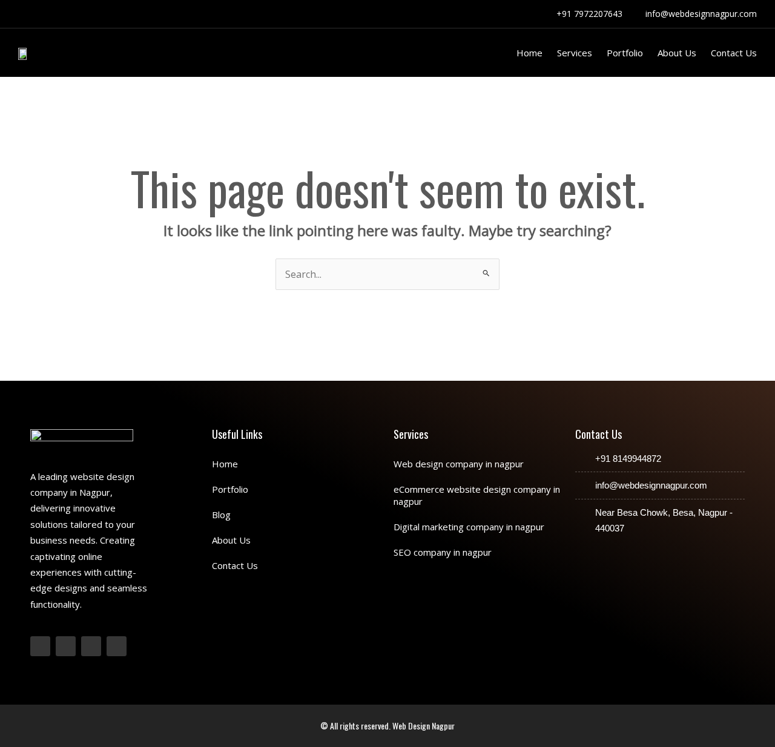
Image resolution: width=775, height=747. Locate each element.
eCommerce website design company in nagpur (477, 495)
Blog (221, 514)
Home (529, 53)
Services (574, 53)
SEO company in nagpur (443, 552)
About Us (677, 53)
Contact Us (734, 53)
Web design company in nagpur (459, 464)
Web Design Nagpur (423, 725)
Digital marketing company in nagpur (469, 527)
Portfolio (625, 53)
